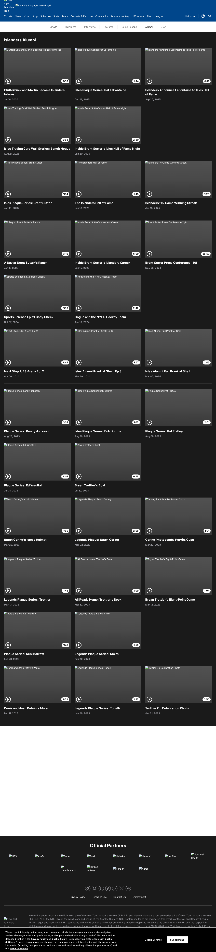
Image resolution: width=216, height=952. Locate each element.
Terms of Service (19, 948)
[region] (108, 939)
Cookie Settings (153, 939)
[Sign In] (203, 16)
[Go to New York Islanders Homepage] (33, 5)
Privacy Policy (39, 938)
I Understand (177, 939)
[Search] (210, 16)
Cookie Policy (59, 938)
